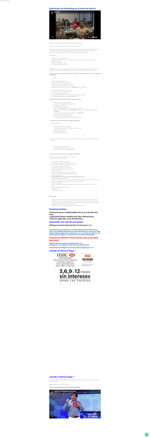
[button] (146, 434)
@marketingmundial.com (70, 379)
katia (64, 379)
